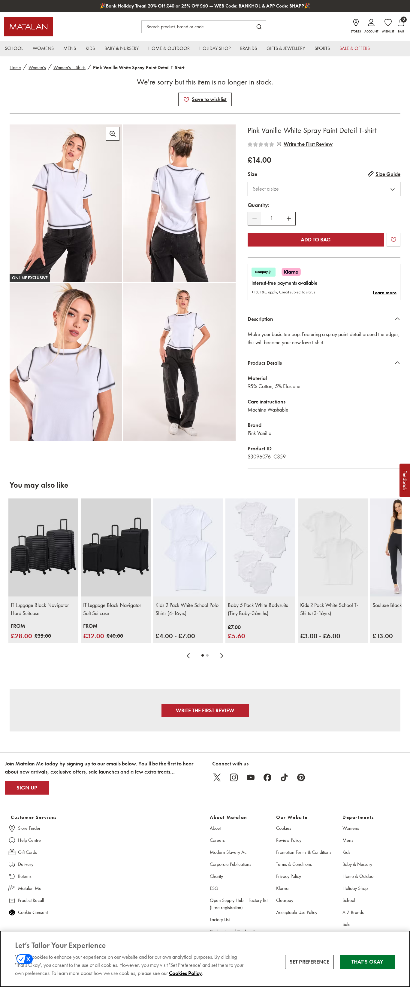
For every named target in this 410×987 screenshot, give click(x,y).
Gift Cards (27, 852)
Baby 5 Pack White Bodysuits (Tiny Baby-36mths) (258, 609)
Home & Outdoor (358, 876)
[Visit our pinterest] (301, 777)
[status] (271, 218)
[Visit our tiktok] (284, 777)
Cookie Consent (33, 912)
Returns (25, 876)
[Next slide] (222, 655)
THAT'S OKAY (367, 961)
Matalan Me (29, 888)
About (215, 828)
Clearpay (284, 900)
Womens (350, 828)
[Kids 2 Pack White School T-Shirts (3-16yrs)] (333, 547)
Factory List (220, 919)
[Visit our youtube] (250, 777)
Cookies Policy (185, 973)
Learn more (384, 293)
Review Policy (288, 840)
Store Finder (29, 828)
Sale (346, 924)
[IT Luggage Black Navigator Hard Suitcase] (43, 547)
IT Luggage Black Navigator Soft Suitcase (112, 609)
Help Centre (29, 840)
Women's (37, 67)
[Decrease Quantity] (254, 218)
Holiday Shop (355, 888)
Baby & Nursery (357, 864)
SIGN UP (27, 787)
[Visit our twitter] (217, 777)
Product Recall (31, 900)
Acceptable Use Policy (296, 912)
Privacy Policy (288, 876)
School (348, 900)
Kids (346, 852)
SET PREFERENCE (310, 961)
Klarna (282, 888)
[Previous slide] (188, 655)
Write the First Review (308, 144)
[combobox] (324, 189)
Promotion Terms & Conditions (303, 852)
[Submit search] (259, 26)
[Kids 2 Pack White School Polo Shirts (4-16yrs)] (188, 547)
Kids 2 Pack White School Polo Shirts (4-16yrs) (187, 609)
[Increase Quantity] (288, 218)
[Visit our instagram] (234, 777)
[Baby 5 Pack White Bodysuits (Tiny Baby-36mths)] (260, 547)
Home (15, 67)
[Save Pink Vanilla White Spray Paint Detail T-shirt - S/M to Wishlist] (186, 100)
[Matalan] (28, 26)
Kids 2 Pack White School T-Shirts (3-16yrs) (329, 609)
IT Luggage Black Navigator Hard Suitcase (40, 609)
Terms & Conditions (294, 864)
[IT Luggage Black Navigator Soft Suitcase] (116, 547)
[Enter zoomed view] (112, 134)
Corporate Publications (230, 864)
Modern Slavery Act (228, 852)
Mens (347, 840)
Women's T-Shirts (69, 67)
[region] (205, 959)
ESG (214, 888)
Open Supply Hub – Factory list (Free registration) (238, 903)
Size (252, 174)
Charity (216, 876)
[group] (31, 631)
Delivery (25, 864)
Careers (217, 840)
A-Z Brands (353, 912)
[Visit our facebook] (267, 777)
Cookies (283, 828)
